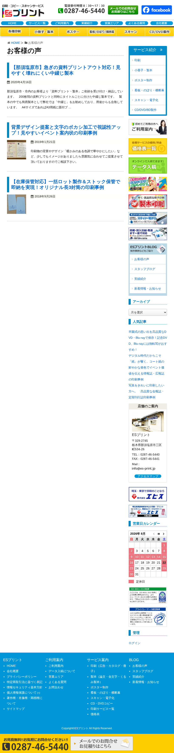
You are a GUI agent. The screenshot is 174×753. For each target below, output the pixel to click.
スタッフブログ (144, 269)
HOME (15, 42)
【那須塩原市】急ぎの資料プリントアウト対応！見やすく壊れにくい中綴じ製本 (66, 70)
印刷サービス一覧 (102, 708)
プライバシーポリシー (21, 676)
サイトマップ (16, 708)
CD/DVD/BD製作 (146, 109)
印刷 (137, 60)
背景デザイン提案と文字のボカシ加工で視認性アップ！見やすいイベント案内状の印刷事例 (66, 129)
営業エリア (56, 676)
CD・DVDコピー (102, 703)
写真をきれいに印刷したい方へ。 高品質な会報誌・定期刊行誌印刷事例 (146, 391)
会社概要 (13, 671)
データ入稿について (62, 671)
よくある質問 (57, 682)
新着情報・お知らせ (147, 288)
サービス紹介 (144, 50)
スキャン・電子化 (146, 100)
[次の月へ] (164, 534)
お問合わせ (56, 687)
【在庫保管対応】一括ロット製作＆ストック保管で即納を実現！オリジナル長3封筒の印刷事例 (65, 184)
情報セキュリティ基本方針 (24, 687)
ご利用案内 (56, 665)
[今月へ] (158, 534)
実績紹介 (140, 278)
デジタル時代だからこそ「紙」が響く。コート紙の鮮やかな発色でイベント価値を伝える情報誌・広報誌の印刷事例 (146, 367)
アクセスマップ (148, 476)
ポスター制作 (143, 80)
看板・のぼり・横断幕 (149, 90)
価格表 (95, 714)
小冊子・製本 (143, 70)
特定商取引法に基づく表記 (24, 682)
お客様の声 (141, 259)
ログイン (134, 643)
